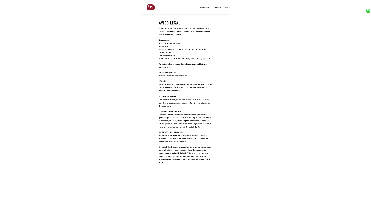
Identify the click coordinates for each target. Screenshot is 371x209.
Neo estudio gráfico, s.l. (151, 7)
